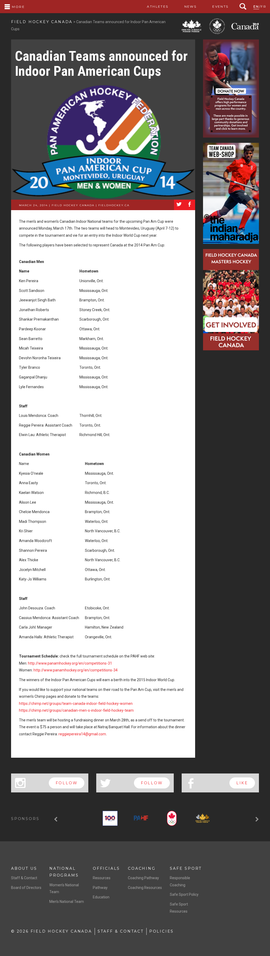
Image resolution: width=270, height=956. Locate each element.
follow (67, 783)
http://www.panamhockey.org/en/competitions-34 (75, 670)
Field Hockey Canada (42, 21)
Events (220, 6)
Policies (161, 931)
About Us (24, 868)
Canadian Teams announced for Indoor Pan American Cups (101, 63)
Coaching (141, 868)
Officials (106, 868)
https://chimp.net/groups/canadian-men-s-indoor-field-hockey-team (76, 710)
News (190, 6)
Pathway (100, 888)
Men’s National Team (66, 901)
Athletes (157, 6)
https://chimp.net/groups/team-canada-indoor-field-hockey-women (76, 703)
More (18, 7)
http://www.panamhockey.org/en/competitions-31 (70, 663)
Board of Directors (26, 888)
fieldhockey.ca (113, 205)
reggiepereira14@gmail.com (82, 734)
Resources (101, 878)
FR (263, 6)
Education (101, 897)
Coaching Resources (145, 888)
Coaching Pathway (143, 878)
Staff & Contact (24, 878)
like (242, 783)
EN (256, 6)
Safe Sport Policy (184, 894)
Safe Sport (186, 868)
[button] (56, 819)
